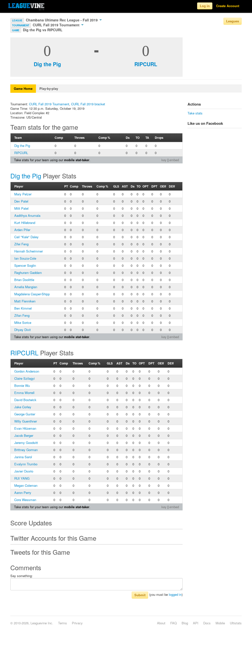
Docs (207, 623)
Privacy (77, 623)
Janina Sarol (23, 457)
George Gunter (24, 414)
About (161, 623)
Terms (62, 623)
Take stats (195, 113)
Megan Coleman (25, 485)
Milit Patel (21, 208)
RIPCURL (145, 64)
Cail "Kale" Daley (26, 237)
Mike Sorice (22, 322)
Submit (139, 595)
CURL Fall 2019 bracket (88, 104)
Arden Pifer (22, 229)
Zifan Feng (22, 315)
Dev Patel (21, 201)
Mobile (220, 623)
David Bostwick (25, 399)
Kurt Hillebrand (24, 222)
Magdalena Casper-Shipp (32, 294)
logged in (175, 594)
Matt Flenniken (24, 301)
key (164, 159)
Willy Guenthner (25, 421)
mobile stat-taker (76, 159)
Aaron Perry (22, 492)
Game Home (23, 88)
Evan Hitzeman (25, 428)
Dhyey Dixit (22, 329)
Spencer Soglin (25, 265)
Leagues (232, 21)
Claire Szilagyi (24, 378)
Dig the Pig (47, 64)
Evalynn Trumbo (25, 464)
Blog (185, 623)
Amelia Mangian (25, 286)
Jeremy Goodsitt (26, 442)
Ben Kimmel (23, 308)
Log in (205, 5)
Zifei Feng (21, 244)
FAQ (173, 623)
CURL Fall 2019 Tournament (56, 24)
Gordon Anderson (26, 371)
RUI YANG (22, 478)
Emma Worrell (24, 392)
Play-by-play (48, 88)
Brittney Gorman (26, 449)
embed (174, 159)
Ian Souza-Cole (25, 258)
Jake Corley (22, 407)
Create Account (227, 5)
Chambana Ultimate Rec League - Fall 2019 (62, 19)
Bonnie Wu (22, 385)
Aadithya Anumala (27, 215)
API (195, 623)
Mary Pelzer (23, 194)
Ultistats (236, 623)
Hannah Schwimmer (28, 251)
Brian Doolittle (24, 279)
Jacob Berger (23, 435)
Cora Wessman (25, 499)
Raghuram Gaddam (28, 272)
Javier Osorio (23, 471)
